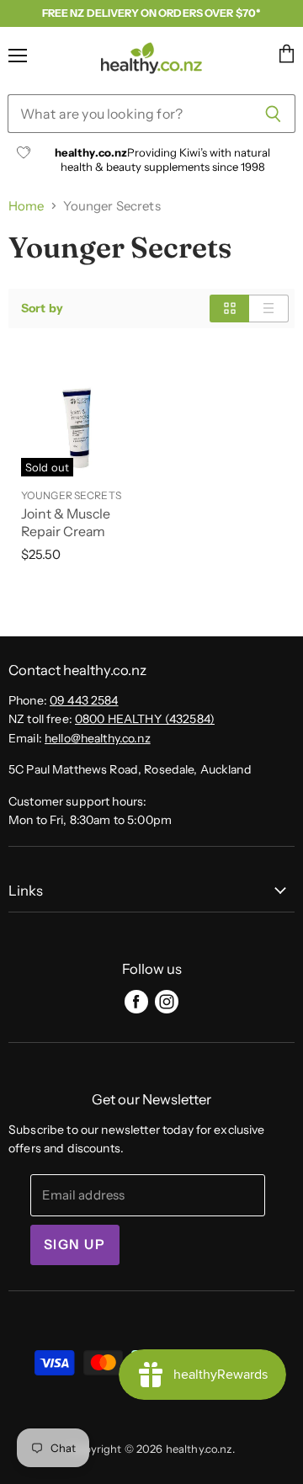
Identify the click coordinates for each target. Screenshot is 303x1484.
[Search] (273, 113)
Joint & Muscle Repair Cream (65, 523)
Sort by (42, 308)
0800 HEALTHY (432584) (145, 718)
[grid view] (229, 308)
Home (26, 206)
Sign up (75, 1245)
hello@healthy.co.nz (98, 738)
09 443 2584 (84, 700)
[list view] (269, 308)
